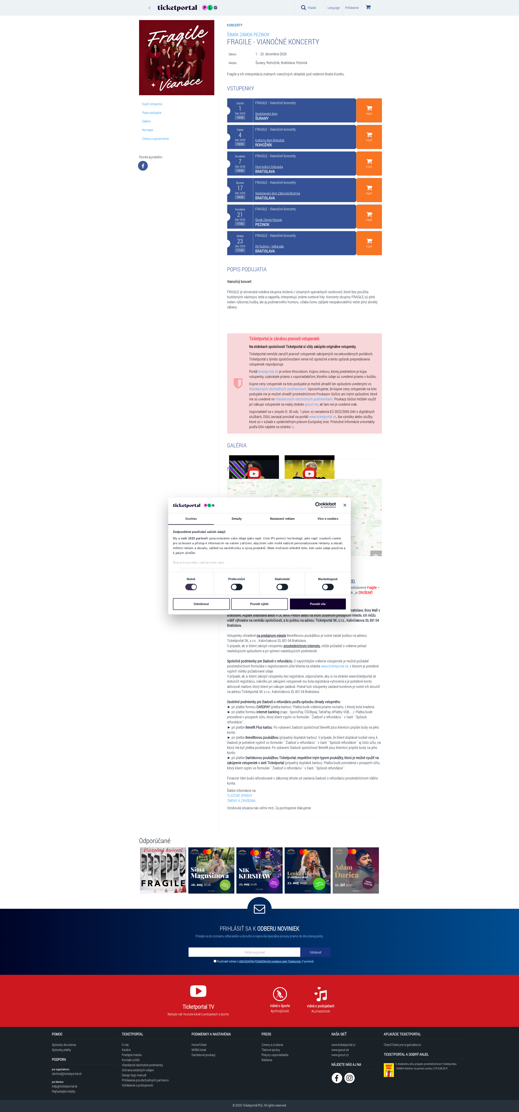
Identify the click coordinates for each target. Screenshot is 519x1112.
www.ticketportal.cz (343, 1044)
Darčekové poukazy (204, 1055)
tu (292, 426)
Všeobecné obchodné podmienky (142, 1065)
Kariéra (126, 1050)
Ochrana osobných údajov (138, 1070)
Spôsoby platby (61, 1050)
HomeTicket (199, 1044)
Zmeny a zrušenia (272, 1044)
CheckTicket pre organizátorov (402, 1044)
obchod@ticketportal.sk (67, 1073)
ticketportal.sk (268, 371)
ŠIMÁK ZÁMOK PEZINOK (248, 34)
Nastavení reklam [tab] (282, 518)
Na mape (147, 130)
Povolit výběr (259, 604)
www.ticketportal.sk (322, 416)
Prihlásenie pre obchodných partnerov (145, 1080)
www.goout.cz (340, 1055)
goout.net (311, 404)
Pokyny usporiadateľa (275, 1055)
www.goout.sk (340, 1050)
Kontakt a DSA (131, 1060)
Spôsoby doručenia (64, 1044)
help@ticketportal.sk (64, 1086)
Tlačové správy (271, 1050)
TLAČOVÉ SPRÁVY (239, 795)
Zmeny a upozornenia (155, 138)
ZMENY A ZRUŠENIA (241, 800)
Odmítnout (201, 604)
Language (334, 7)
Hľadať (312, 7)
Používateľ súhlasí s (265, 961)
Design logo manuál (134, 1075)
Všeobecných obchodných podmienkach (277, 389)
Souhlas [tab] (191, 518)
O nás (125, 1044)
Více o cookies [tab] (327, 518)
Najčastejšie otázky (63, 1091)
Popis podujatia (151, 112)
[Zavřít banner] (344, 505)
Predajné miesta (132, 1055)
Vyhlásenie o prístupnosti (137, 1085)
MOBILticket (199, 1050)
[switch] (236, 587)
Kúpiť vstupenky (152, 104)
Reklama (267, 1060)
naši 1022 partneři (194, 538)
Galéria (146, 121)
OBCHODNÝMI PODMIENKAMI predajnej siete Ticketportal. (270, 961)
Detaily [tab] (237, 518)
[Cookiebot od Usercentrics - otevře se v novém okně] (318, 505)
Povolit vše (318, 604)
